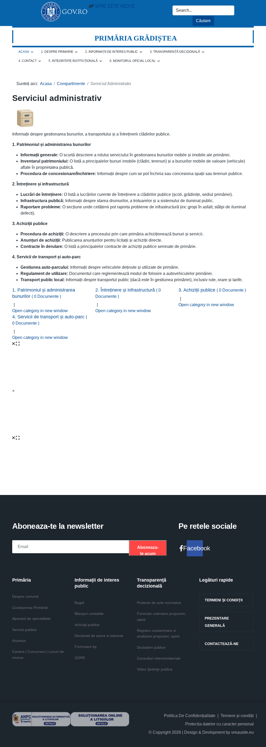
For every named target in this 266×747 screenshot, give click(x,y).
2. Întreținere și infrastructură (128, 292)
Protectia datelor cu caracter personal (219, 724)
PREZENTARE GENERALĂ (217, 622)
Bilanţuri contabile (89, 613)
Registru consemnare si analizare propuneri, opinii (158, 633)
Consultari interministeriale (159, 658)
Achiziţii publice (87, 625)
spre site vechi (114, 6)
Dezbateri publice (151, 647)
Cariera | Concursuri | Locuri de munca (38, 654)
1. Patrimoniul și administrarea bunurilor (43, 293)
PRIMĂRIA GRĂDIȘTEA (136, 38)
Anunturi (19, 641)
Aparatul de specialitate (31, 618)
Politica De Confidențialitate (189, 715)
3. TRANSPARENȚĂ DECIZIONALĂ (175, 52)
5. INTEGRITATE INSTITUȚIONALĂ (73, 61)
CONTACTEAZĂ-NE (221, 644)
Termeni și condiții (237, 715)
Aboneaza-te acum (147, 550)
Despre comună (25, 596)
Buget (79, 603)
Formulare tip (86, 647)
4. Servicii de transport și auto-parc (49, 319)
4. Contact (27, 61)
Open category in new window (40, 310)
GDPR (80, 658)
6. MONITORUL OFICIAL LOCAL (133, 61)
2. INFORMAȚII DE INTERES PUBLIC (111, 52)
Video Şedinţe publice (154, 669)
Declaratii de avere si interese (99, 636)
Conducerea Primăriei (30, 608)
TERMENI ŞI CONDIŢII (224, 600)
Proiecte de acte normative (159, 603)
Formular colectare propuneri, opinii (161, 616)
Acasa (23, 52)
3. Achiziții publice (212, 290)
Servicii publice (24, 630)
